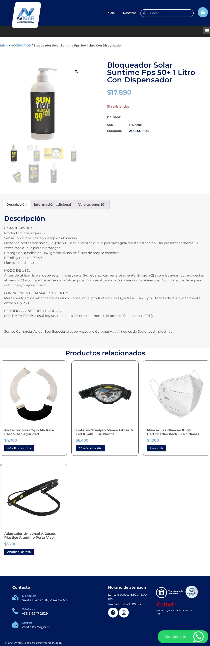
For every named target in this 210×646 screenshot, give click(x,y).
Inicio (4, 45)
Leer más (156, 448)
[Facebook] (113, 613)
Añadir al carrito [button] (19, 448)
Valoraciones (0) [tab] (92, 204)
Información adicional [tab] (52, 204)
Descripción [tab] (16, 204)
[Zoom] (76, 71)
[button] (206, 30)
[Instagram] (124, 613)
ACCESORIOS (21, 45)
